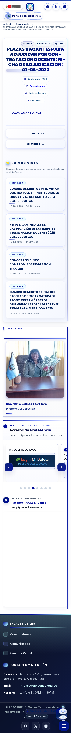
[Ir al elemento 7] (45, 488)
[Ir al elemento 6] (41, 488)
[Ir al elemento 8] (50, 488)
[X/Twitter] (56, 6)
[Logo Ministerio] (13, 7)
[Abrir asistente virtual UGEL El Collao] (61, 713)
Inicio (9, 24)
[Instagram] (64, 6)
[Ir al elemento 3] (29, 488)
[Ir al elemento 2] (25, 488)
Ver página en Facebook (25, 507)
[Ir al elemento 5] (37, 488)
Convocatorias (20, 634)
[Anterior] (9, 467)
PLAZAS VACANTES (25, 112)
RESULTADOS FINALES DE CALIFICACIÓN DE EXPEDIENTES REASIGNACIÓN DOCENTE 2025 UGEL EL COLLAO (32, 231)
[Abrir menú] (64, 726)
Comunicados (23, 24)
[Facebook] (47, 6)
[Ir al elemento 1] (21, 488)
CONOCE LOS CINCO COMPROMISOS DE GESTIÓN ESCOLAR (30, 264)
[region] (35, 467)
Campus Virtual (21, 653)
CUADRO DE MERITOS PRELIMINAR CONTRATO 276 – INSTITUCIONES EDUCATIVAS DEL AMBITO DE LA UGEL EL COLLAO (34, 195)
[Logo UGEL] (30, 7)
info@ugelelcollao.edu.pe (38, 685)
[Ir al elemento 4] (33, 488)
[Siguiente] (61, 467)
